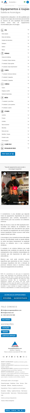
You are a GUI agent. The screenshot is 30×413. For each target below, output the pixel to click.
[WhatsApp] (26, 357)
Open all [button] (8, 410)
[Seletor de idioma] (24, 2)
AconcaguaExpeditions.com (15, 348)
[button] (19, 410)
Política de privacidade (22, 393)
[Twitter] (7, 357)
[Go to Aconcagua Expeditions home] (5, 1)
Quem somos (13, 393)
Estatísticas (12, 383)
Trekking (5, 331)
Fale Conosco (24, 390)
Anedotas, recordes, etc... (17, 385)
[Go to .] (17, 5)
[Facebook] (9, 357)
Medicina (9, 385)
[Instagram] (15, 357)
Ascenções (12, 2)
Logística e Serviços (8, 335)
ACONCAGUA (15, 295)
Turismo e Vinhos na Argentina (7, 400)
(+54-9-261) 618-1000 (9, 315)
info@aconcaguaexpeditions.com (12, 310)
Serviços (22, 383)
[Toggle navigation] (2, 2)
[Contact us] (27, 2)
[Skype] (17, 357)
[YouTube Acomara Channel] (20, 357)
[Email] (23, 357)
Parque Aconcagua (5, 383)
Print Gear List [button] (7, 154)
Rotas (17, 383)
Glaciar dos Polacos (20, 298)
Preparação (3, 385)
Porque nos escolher (5, 393)
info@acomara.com (8, 312)
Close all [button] (13, 410)
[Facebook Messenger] (12, 357)
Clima (26, 383)
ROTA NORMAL (7, 298)
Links (2, 395)
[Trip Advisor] (3, 357)
